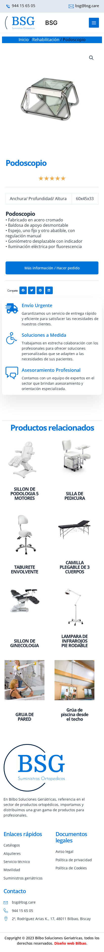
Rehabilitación (45, 39)
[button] (91, 57)
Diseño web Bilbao (70, 943)
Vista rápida (24, 479)
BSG (51, 22)
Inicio (24, 39)
